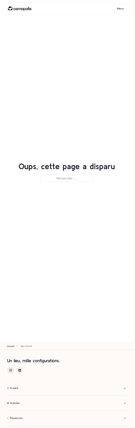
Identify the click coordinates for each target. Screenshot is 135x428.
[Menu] (120, 8)
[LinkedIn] (19, 370)
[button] (66, 388)
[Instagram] (10, 370)
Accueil (10, 346)
